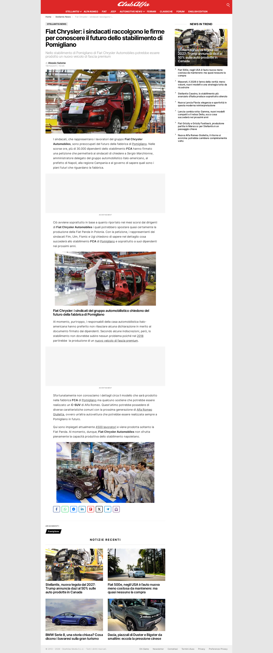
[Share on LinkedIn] (82, 509)
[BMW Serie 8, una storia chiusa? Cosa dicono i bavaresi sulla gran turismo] (74, 615)
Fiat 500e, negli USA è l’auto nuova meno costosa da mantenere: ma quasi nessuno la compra (134, 588)
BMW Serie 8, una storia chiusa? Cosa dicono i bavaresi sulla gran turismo (74, 637)
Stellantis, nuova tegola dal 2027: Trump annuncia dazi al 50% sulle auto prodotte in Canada (71, 588)
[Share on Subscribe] (116, 509)
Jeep (113, 11)
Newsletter (158, 649)
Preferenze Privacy (218, 649)
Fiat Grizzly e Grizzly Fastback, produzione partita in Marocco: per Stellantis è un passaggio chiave (201, 126)
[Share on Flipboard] (90, 509)
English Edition (197, 11)
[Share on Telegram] (107, 509)
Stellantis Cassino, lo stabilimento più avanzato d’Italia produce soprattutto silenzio (202, 95)
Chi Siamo (144, 649)
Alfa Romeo (91, 11)
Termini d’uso (188, 649)
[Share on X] (99, 509)
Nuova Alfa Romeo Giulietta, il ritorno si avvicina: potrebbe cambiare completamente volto (202, 138)
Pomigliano (53, 531)
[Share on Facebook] (56, 509)
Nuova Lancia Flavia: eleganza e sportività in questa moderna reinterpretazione (202, 104)
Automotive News (131, 11)
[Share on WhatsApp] (65, 509)
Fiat (104, 11)
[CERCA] (228, 4)
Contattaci (173, 649)
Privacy (201, 649)
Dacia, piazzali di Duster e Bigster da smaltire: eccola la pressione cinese (135, 637)
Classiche (166, 11)
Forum (180, 11)
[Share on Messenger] (73, 509)
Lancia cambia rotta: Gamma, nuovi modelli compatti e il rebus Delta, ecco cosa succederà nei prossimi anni (201, 114)
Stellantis (72, 11)
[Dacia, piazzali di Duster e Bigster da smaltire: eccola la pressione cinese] (136, 615)
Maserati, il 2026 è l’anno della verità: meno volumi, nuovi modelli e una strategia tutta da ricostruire (202, 84)
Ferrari (151, 11)
